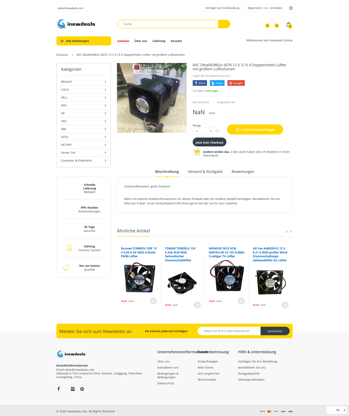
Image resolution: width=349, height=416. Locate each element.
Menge (197, 125)
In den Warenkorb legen (257, 129)
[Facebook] (58, 389)
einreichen (275, 331)
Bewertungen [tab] (243, 171)
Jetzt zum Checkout (209, 142)
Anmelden (276, 8)
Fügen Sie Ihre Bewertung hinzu (212, 76)
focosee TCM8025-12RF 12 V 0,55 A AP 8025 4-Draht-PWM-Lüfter (139, 252)
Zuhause (62, 55)
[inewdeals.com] (76, 23)
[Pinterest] (82, 389)
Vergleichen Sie (226, 102)
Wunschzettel (201, 102)
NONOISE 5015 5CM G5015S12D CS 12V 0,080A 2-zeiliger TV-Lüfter (226, 252)
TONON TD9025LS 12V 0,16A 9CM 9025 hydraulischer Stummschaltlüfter (180, 254)
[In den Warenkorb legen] (153, 301)
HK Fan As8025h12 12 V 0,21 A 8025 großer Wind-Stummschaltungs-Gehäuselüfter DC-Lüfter (270, 254)
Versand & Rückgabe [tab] (205, 171)
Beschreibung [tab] (167, 171)
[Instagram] (72, 389)
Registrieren (255, 8)
